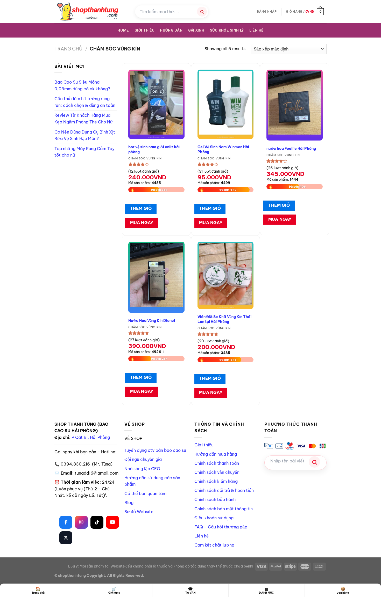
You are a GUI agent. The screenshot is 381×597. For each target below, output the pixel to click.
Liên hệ (256, 30)
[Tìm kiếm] (202, 12)
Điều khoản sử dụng (214, 517)
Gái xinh (196, 30)
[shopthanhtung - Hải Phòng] (90, 11)
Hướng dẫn (171, 30)
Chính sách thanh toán (216, 463)
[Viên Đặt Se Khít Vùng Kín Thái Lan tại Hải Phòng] (225, 275)
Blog (128, 502)
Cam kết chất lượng (214, 545)
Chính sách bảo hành (215, 499)
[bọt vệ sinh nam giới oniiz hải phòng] (156, 104)
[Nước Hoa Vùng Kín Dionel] (156, 277)
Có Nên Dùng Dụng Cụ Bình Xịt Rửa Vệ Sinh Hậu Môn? (84, 135)
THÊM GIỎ (141, 208)
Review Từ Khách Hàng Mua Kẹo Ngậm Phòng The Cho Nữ (83, 118)
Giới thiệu (204, 444)
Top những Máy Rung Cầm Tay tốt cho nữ (84, 152)
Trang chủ (68, 49)
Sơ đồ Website (138, 511)
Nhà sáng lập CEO (142, 468)
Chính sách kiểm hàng (216, 481)
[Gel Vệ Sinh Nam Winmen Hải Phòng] (225, 104)
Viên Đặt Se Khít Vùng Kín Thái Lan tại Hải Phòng (224, 319)
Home (123, 30)
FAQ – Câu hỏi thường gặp (220, 526)
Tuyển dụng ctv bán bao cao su (155, 450)
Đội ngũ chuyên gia (143, 459)
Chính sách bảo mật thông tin (223, 508)
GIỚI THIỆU (144, 30)
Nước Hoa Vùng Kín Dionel (151, 320)
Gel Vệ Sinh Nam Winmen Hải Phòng (223, 149)
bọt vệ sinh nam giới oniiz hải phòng (154, 149)
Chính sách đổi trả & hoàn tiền (224, 490)
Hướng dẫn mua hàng (215, 454)
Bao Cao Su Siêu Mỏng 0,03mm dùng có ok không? (82, 85)
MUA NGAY (141, 222)
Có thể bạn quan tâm (145, 493)
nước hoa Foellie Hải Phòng (291, 148)
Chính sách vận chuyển (216, 472)
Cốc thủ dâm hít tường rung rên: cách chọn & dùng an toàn (84, 102)
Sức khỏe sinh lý (227, 30)
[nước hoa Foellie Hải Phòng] (294, 105)
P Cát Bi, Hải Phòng (91, 437)
